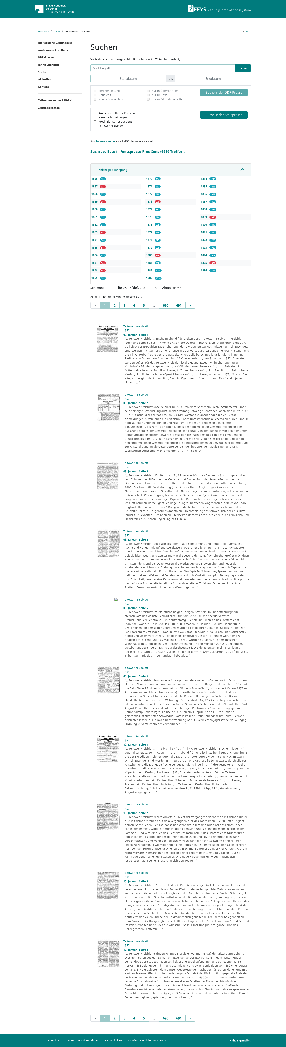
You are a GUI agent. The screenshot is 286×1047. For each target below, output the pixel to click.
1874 (149, 209)
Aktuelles (44, 79)
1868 (94, 270)
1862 (94, 224)
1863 (94, 232)
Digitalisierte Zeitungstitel (55, 43)
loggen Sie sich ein (106, 140)
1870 (149, 179)
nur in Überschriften (165, 91)
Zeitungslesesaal (49, 108)
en (246, 31)
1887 (204, 201)
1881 (149, 262)
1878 (149, 240)
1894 (204, 255)
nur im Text (159, 95)
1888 (204, 209)
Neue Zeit (104, 95)
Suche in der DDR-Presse (224, 92)
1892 (204, 240)
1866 (94, 255)
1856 (94, 179)
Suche (56, 31)
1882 (149, 270)
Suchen (243, 68)
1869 (94, 278)
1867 (94, 262)
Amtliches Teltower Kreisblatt (117, 113)
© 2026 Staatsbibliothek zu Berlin (147, 1040)
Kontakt (43, 87)
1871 (149, 186)
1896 (204, 270)
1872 (149, 194)
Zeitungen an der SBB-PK (54, 100)
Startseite (43, 31)
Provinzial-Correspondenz (115, 121)
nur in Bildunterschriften (168, 99)
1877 (149, 232)
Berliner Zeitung (109, 91)
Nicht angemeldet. (240, 1040)
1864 (94, 240)
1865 (94, 247)
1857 (94, 186)
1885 (204, 186)
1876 (149, 224)
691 (179, 305)
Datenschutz (53, 1040)
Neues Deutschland (111, 99)
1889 (204, 217)
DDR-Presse (46, 57)
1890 (204, 224)
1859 (94, 201)
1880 (149, 255)
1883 (149, 278)
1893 (204, 247)
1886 (204, 194)
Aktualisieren (172, 288)
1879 (149, 247)
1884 (204, 179)
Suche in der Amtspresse (224, 115)
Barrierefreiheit (113, 1040)
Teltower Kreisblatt (110, 125)
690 (165, 305)
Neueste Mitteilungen (112, 117)
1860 (94, 209)
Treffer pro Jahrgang (112, 170)
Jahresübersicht (48, 65)
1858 (94, 194)
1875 (149, 217)
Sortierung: (97, 288)
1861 (94, 217)
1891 (204, 232)
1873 (149, 201)
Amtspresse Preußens (53, 50)
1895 (204, 262)
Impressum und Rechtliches (83, 1040)
